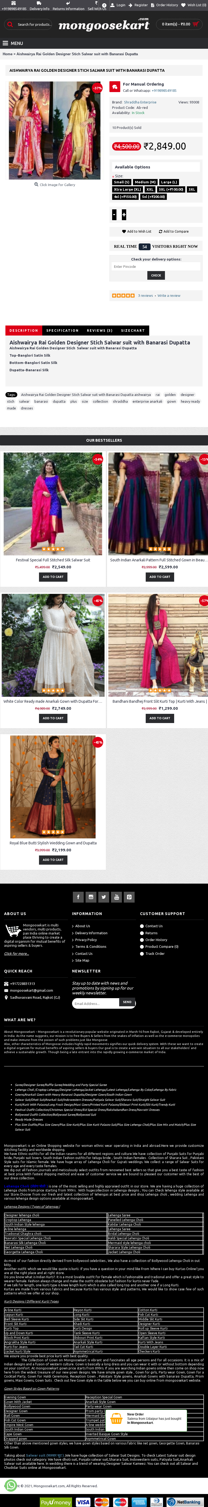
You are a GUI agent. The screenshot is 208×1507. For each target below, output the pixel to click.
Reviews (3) (100, 330)
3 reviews (145, 295)
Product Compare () (161, 946)
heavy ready (190, 401)
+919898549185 (164, 90)
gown (171, 401)
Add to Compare (176, 231)
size (85, 401)
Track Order (155, 953)
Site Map (82, 960)
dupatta (59, 401)
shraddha (120, 401)
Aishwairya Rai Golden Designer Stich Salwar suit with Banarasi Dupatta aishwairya (86, 394)
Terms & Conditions (90, 946)
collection (100, 401)
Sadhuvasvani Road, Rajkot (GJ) (35, 997)
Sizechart (133, 330)
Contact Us (84, 953)
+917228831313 (22, 983)
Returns (151, 933)
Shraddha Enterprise (140, 102)
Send (127, 1002)
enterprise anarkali (147, 401)
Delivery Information (91, 933)
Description (23, 330)
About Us (82, 926)
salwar (24, 401)
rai (158, 394)
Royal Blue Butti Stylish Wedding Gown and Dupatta (53, 843)
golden (170, 394)
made (11, 408)
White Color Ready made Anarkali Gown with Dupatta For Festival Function (54, 701)
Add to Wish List (139, 231)
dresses (27, 408)
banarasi (41, 401)
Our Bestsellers (104, 440)
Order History (156, 940)
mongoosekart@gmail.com (31, 990)
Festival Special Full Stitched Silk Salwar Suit (53, 560)
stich (10, 401)
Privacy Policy (86, 940)
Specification (62, 330)
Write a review (169, 295)
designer (187, 394)
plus (73, 401)
